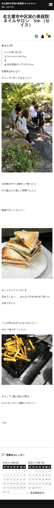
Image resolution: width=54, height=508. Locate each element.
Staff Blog (22, 56)
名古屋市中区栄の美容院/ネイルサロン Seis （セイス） (26, 20)
